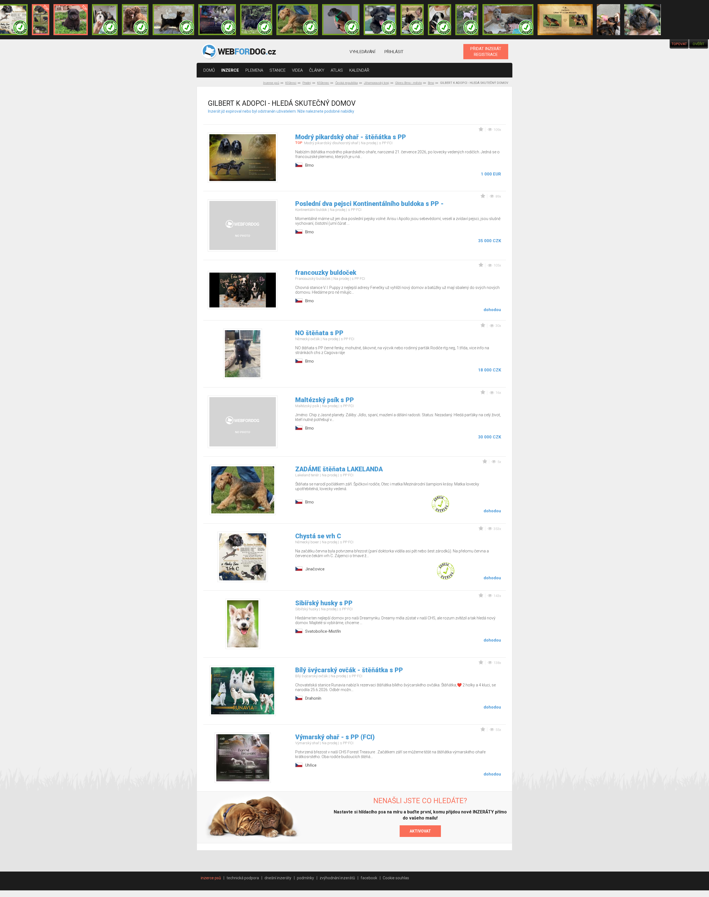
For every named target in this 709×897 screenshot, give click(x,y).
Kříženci (290, 82)
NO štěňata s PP (319, 333)
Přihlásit (394, 51)
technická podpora (243, 878)
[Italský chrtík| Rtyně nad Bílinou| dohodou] (341, 19)
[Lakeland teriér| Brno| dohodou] (297, 19)
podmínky (305, 878)
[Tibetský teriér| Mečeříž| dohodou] (439, 19)
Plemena (254, 70)
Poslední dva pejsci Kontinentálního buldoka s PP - (369, 204)
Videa (297, 70)
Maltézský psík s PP (324, 400)
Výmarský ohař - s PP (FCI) (335, 737)
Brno (431, 82)
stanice (277, 70)
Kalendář (359, 70)
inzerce (230, 70)
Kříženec (323, 82)
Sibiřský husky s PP (324, 603)
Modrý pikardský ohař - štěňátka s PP (350, 137)
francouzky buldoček (325, 272)
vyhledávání (362, 51)
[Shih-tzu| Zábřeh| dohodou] (105, 19)
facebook (369, 878)
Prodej (306, 82)
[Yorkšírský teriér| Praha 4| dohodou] (608, 19)
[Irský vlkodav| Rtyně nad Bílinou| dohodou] (507, 19)
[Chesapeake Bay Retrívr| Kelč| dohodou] (135, 19)
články (316, 70)
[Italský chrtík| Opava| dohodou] (467, 19)
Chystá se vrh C (318, 536)
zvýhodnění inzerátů (337, 878)
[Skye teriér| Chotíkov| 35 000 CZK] (380, 19)
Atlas (337, 70)
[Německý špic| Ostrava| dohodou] (70, 19)
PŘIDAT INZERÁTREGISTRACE (485, 51)
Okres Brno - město (408, 82)
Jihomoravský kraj (376, 82)
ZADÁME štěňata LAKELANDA (339, 469)
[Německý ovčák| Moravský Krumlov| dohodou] (565, 19)
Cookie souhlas (396, 878)
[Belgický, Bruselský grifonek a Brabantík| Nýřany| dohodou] (642, 19)
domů (209, 70)
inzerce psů (211, 878)
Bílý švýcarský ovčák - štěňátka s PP (349, 670)
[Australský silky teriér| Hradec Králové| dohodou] (173, 19)
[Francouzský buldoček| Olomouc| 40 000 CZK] (412, 19)
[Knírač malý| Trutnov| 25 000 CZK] (40, 19)
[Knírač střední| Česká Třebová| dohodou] (217, 19)
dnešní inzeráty (277, 878)
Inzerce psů (271, 82)
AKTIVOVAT (420, 831)
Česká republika (346, 82)
